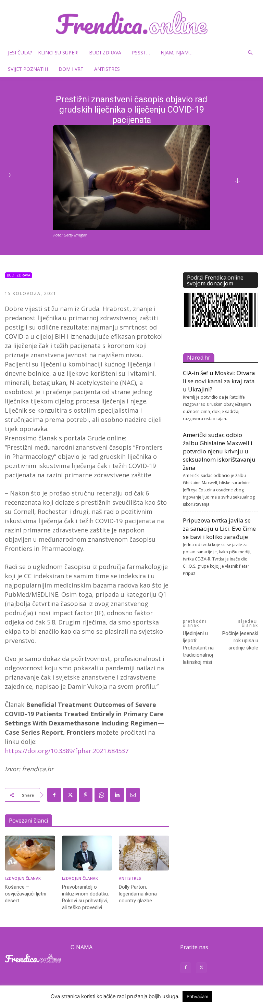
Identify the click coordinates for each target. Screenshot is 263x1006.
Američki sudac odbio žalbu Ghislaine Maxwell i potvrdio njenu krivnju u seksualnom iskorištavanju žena (219, 451)
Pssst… (141, 52)
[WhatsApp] (101, 795)
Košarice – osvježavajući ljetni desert (25, 894)
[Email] (133, 795)
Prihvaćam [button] (197, 996)
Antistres (107, 69)
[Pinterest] (85, 795)
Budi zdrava (105, 52)
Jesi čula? (20, 52)
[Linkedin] (117, 795)
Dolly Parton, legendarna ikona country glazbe (138, 894)
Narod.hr (198, 357)
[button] (250, 53)
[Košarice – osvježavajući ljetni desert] (30, 853)
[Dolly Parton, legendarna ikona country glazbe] (144, 853)
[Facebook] (54, 795)
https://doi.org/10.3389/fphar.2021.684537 (66, 751)
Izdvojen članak (23, 878)
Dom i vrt (71, 69)
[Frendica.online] (131, 23)
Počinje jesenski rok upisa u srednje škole (240, 640)
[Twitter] (70, 795)
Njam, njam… (176, 52)
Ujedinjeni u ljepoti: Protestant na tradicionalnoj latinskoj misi (198, 647)
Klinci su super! (58, 52)
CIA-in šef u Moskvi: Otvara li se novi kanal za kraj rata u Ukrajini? (219, 381)
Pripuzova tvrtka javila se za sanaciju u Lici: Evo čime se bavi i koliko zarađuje (219, 528)
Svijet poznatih (28, 69)
